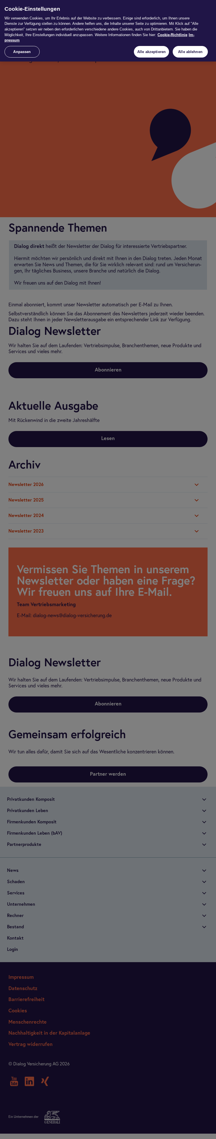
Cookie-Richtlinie (172, 35)
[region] (108, 30)
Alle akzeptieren (151, 52)
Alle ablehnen (190, 52)
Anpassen (22, 52)
